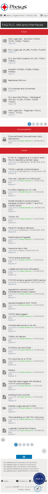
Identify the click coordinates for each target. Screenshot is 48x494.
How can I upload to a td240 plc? (24, 178)
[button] (45, 124)
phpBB (16, 487)
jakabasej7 (23, 230)
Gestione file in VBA (17, 248)
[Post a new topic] (38, 488)
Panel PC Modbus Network (21, 228)
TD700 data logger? (18, 314)
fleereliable (24, 162)
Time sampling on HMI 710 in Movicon (26, 417)
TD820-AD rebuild (16, 336)
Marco (21, 250)
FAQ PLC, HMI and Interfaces (22, 25)
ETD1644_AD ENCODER (19, 348)
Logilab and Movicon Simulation (23, 269)
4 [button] (41, 124)
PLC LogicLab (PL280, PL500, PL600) (27, 50)
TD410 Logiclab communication (23, 169)
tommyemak (24, 282)
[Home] (24, 3)
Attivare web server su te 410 (22, 325)
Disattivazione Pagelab (19, 237)
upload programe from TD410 (22, 303)
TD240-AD (13, 217)
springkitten (24, 171)
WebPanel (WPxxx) (17, 80)
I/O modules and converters (21, 88)
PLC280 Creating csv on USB (22, 190)
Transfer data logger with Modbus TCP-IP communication (24, 382)
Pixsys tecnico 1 (26, 141)
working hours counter (19, 395)
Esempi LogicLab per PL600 (22, 406)
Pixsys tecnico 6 (26, 207)
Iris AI (39, 478)
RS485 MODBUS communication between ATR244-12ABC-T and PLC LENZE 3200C (25, 203)
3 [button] (37, 124)
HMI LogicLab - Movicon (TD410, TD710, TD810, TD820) (24, 40)
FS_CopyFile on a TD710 (19, 359)
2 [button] (33, 124)
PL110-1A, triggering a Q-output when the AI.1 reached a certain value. (26, 158)
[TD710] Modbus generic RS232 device (27, 280)
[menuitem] (44, 15)
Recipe (11, 370)
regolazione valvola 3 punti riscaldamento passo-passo (22, 290)
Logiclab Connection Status (22, 428)
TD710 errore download (19, 258)
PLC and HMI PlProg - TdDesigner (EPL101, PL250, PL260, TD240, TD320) (24, 99)
